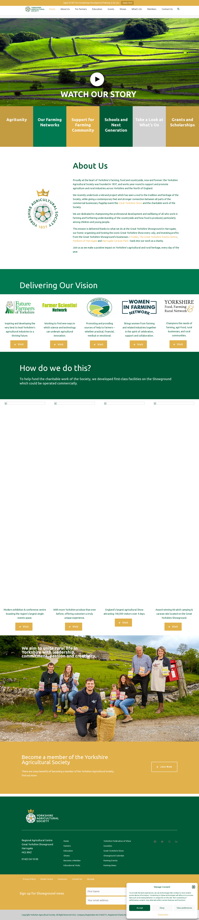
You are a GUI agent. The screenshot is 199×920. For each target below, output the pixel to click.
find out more (29, 775)
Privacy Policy (163, 914)
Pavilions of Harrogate (85, 240)
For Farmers (81, 9)
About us (65, 9)
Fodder (134, 236)
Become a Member (72, 860)
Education (97, 9)
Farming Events (111, 860)
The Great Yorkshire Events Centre (158, 236)
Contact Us (77, 879)
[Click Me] (155, 841)
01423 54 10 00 (30, 859)
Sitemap (90, 879)
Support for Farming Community (83, 124)
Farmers (67, 846)
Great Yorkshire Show (130, 203)
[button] (193, 887)
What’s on (137, 9)
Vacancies (62, 879)
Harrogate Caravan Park (115, 240)
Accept (140, 908)
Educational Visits (72, 865)
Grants (111, 9)
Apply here (127, 3)
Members (151, 9)
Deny (162, 908)
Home (52, 9)
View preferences (184, 908)
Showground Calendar (114, 856)
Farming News (110, 865)
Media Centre (46, 879)
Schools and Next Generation (116, 124)
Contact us (167, 9)
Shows (123, 9)
